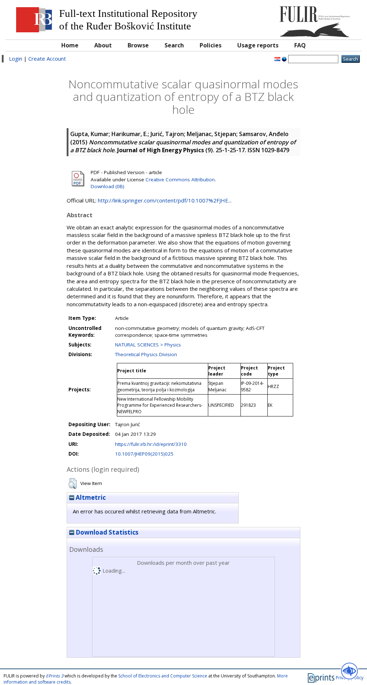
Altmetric (90, 497)
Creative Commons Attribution (180, 179)
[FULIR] (313, 19)
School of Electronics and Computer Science (162, 676)
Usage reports (257, 45)
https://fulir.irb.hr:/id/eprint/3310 (151, 444)
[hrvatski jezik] (277, 58)
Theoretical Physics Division (146, 354)
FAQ (300, 45)
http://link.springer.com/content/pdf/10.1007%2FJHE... (165, 200)
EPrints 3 (54, 676)
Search (174, 45)
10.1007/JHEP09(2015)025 (144, 454)
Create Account (47, 58)
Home (69, 45)
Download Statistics (106, 532)
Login (15, 58)
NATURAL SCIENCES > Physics (148, 344)
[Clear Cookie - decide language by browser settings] (284, 58)
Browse (138, 45)
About (103, 45)
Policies (210, 45)
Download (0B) (107, 186)
